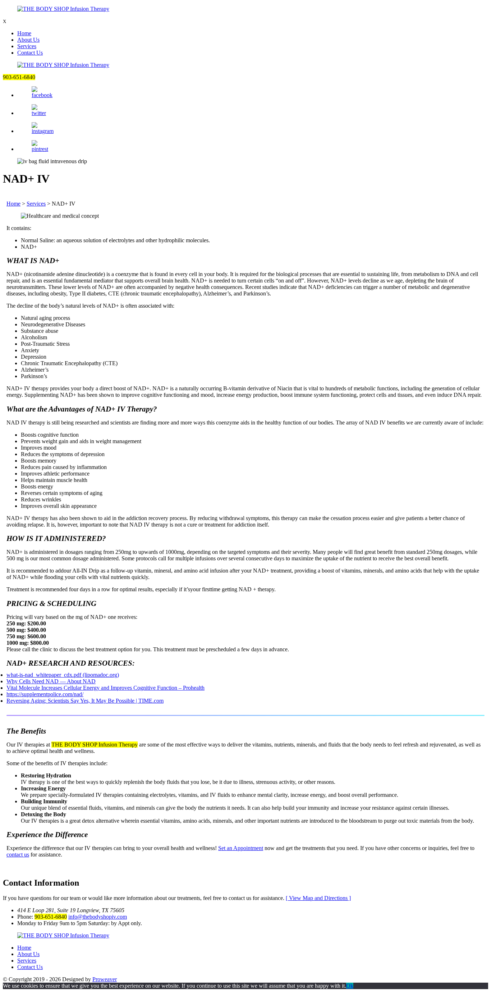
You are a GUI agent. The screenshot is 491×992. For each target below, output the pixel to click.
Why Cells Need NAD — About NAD (51, 681)
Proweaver (104, 979)
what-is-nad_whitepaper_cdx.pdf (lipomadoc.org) (62, 675)
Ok (349, 986)
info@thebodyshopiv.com (97, 917)
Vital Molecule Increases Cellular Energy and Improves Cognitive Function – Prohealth (105, 688)
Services (26, 46)
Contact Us (30, 53)
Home (24, 33)
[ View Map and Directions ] (318, 898)
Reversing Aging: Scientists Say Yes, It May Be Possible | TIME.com (85, 701)
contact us (17, 854)
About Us (28, 40)
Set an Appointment (240, 848)
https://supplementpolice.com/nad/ (44, 694)
